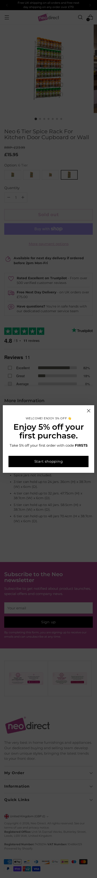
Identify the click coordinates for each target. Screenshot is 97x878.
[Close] (88, 410)
